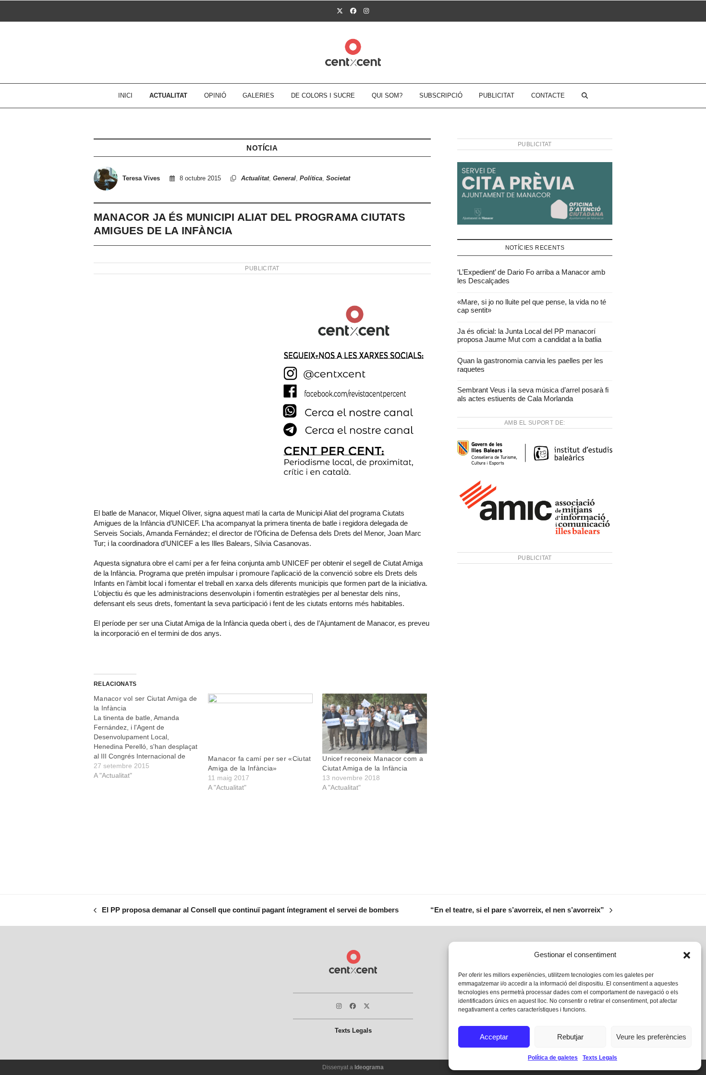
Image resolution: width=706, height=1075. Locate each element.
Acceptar (494, 1037)
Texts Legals (600, 1057)
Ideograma (369, 1067)
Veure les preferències (651, 1037)
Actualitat (255, 178)
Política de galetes (553, 1057)
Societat (338, 178)
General (284, 178)
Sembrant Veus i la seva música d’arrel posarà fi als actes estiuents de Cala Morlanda (533, 394)
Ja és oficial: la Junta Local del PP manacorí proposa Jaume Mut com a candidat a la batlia (529, 335)
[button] (687, 955)
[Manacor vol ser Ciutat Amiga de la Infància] (151, 737)
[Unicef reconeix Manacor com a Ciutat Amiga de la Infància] (374, 724)
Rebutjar (570, 1037)
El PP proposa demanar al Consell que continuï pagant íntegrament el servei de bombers (246, 911)
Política (311, 178)
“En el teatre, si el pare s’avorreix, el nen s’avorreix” (517, 911)
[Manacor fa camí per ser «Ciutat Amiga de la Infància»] (260, 724)
